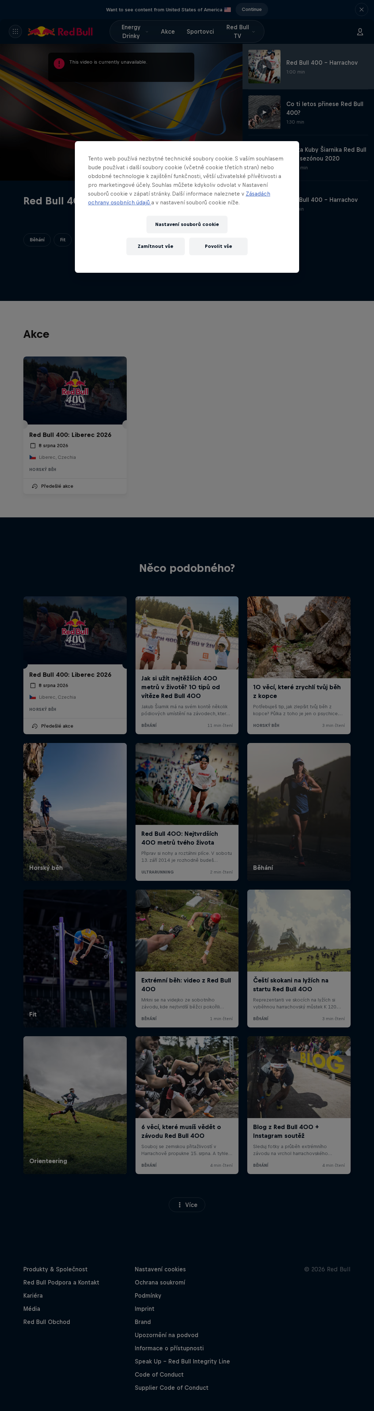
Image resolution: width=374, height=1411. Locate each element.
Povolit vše (218, 246)
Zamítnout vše (155, 246)
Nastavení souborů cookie (187, 224)
